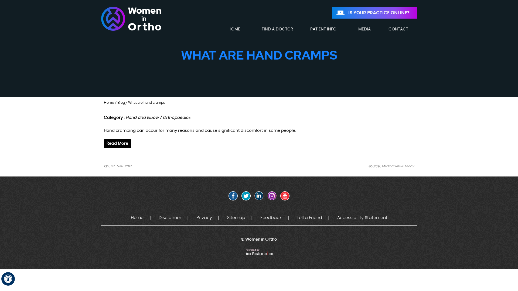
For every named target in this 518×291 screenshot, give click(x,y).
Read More (117, 143)
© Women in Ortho (259, 239)
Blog (121, 102)
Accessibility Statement (362, 218)
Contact (398, 29)
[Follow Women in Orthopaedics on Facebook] (233, 195)
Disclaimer (170, 218)
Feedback (271, 218)
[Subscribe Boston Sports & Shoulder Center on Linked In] (259, 195)
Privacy (204, 218)
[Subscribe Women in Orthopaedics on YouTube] (284, 195)
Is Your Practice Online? (379, 13)
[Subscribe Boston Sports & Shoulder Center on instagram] (272, 195)
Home (109, 102)
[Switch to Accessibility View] (8, 279)
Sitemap (236, 218)
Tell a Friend (309, 218)
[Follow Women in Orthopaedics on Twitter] (246, 195)
